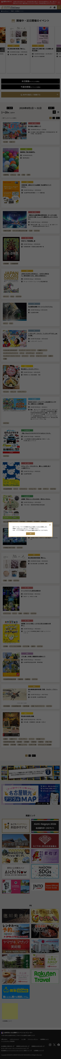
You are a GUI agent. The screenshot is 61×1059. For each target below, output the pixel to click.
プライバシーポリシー (22, 528)
